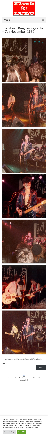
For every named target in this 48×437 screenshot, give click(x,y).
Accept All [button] (21, 432)
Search (4, 363)
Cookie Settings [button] (9, 432)
